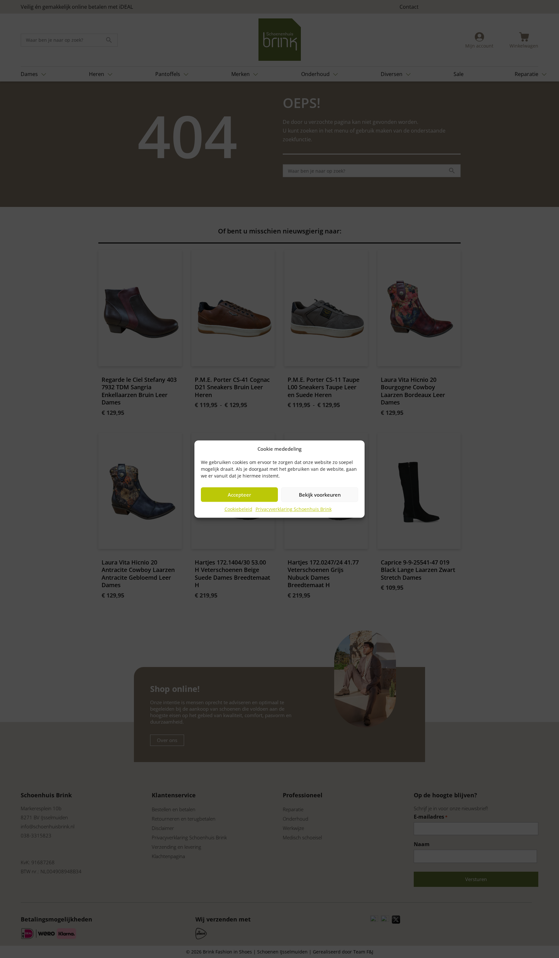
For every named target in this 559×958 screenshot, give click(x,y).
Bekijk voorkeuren (320, 494)
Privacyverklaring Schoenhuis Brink (294, 509)
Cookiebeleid (238, 509)
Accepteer (239, 494)
